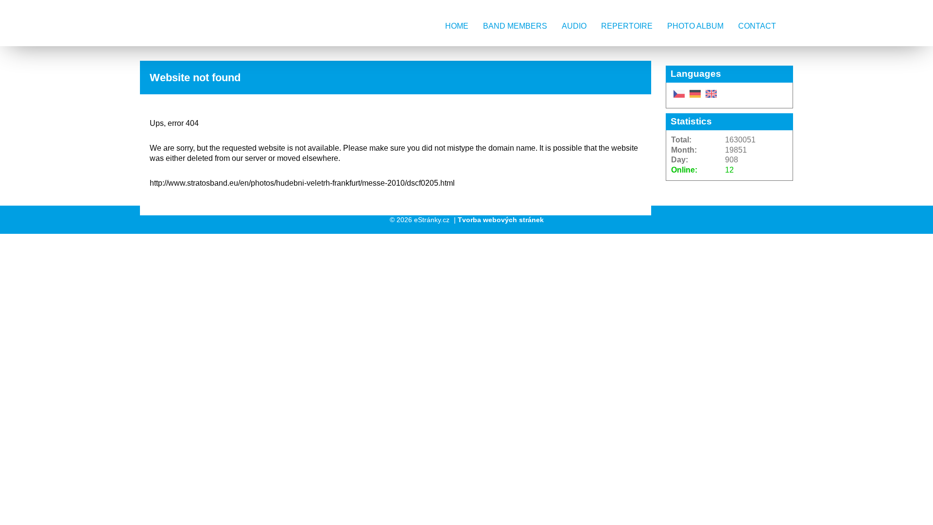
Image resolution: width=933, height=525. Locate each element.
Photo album (695, 26)
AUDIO (574, 26)
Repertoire (627, 26)
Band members (515, 26)
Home (456, 26)
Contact (757, 26)
